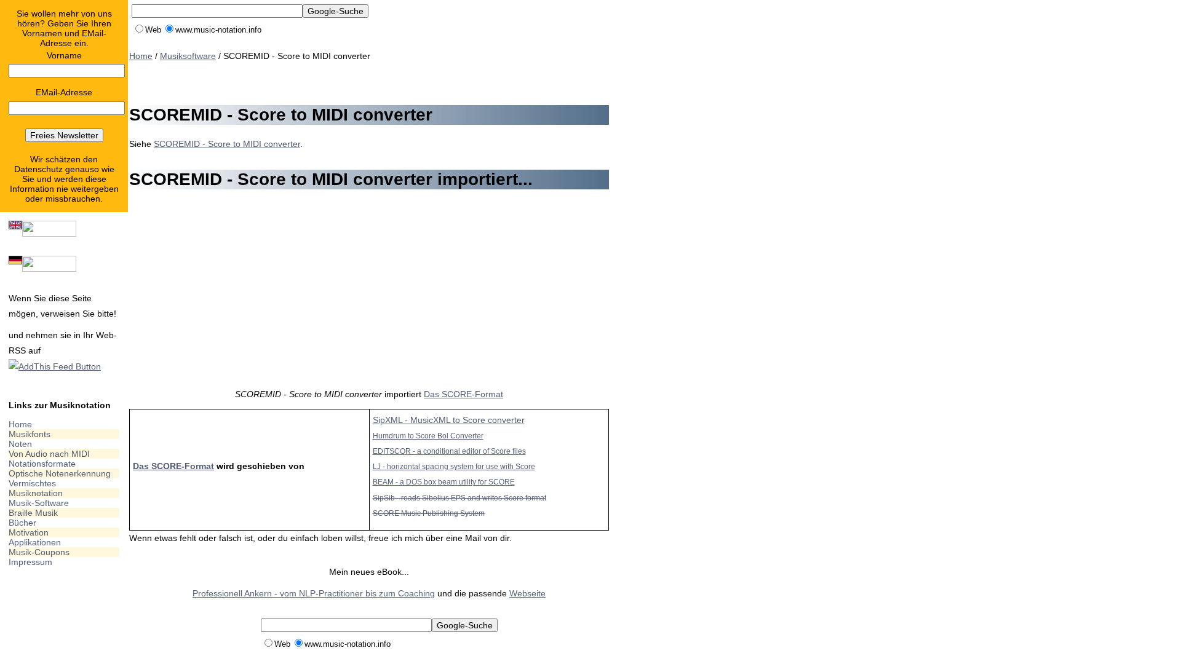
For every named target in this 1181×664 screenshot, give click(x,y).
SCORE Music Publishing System (429, 513)
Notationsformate (42, 463)
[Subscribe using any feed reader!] (55, 366)
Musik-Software (39, 503)
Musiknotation (36, 493)
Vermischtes (32, 483)
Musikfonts (29, 434)
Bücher (22, 523)
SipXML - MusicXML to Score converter (449, 420)
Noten (20, 444)
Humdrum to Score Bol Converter (428, 436)
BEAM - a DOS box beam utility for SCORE (444, 482)
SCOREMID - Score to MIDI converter (227, 144)
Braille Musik (33, 513)
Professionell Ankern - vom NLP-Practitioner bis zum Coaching (314, 593)
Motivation (29, 532)
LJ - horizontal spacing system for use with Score (454, 466)
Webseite (527, 593)
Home (20, 424)
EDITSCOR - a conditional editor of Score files (449, 451)
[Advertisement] (353, 80)
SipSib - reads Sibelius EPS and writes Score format (459, 498)
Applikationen (35, 542)
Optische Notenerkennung (60, 473)
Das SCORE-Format (463, 394)
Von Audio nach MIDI (49, 454)
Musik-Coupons (39, 552)
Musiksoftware (188, 56)
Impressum (30, 562)
